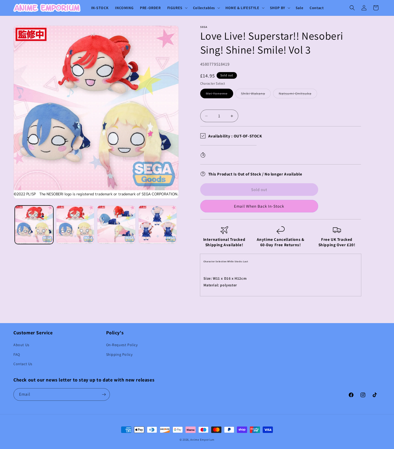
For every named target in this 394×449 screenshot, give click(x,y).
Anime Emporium (202, 439)
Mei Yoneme (219, 94)
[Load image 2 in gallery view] (75, 224)
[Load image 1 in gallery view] (34, 224)
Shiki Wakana (256, 94)
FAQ (16, 354)
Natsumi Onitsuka (298, 94)
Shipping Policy (119, 354)
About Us (21, 344)
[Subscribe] (104, 394)
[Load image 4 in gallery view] (157, 224)
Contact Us (22, 363)
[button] (177, 7)
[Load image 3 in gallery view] (116, 224)
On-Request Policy (122, 344)
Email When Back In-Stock (259, 206)
